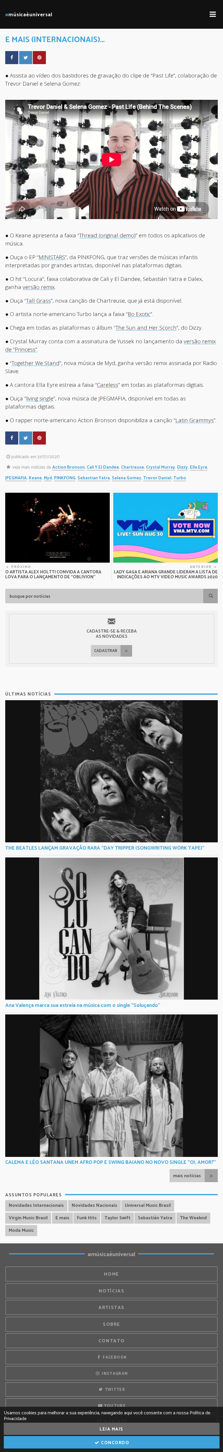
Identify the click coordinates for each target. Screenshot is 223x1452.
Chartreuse (132, 467)
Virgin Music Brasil (28, 1218)
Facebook (114, 1357)
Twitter (114, 1389)
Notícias (112, 1291)
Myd (48, 478)
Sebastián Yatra (155, 1218)
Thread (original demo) (107, 235)
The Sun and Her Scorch (146, 327)
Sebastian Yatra (94, 478)
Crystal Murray (160, 467)
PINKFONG (64, 478)
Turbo (179, 478)
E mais (62, 1218)
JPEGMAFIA (16, 478)
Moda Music (21, 1230)
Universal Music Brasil (148, 1205)
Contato (111, 1341)
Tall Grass (38, 300)
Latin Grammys (194, 420)
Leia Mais (111, 1429)
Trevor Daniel (157, 478)
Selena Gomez (126, 478)
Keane (35, 478)
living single (39, 398)
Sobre (111, 1324)
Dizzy (182, 467)
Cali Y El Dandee (103, 467)
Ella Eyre (198, 467)
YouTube (114, 1406)
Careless (107, 384)
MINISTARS (52, 257)
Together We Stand (36, 362)
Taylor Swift (117, 1218)
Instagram (114, 1373)
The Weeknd (193, 1218)
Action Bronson (68, 467)
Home (111, 1274)
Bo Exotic (139, 313)
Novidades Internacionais (36, 1205)
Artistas (111, 1308)
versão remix (39, 286)
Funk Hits (87, 1218)
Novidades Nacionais (94, 1205)
